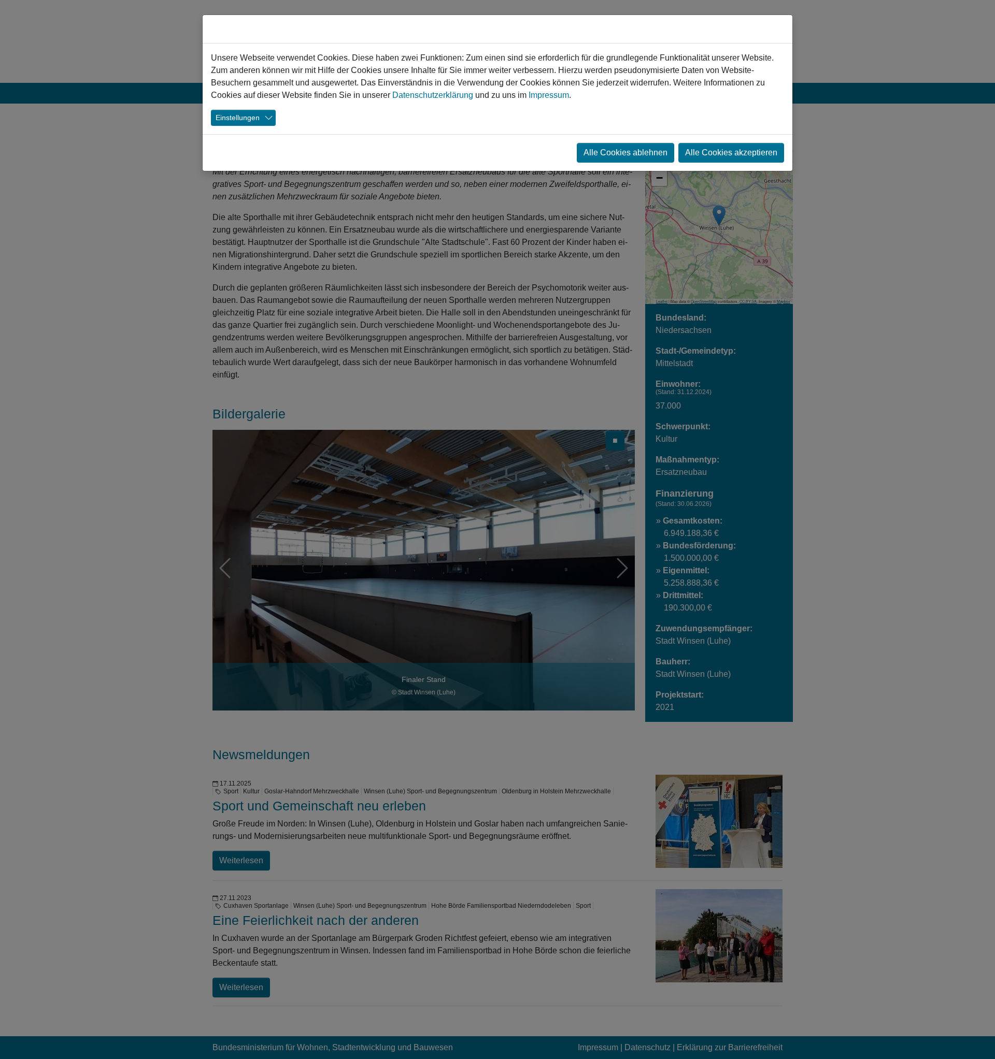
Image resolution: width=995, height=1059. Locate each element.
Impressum (549, 95)
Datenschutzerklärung (432, 95)
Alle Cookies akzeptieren (731, 152)
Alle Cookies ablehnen (625, 152)
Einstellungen (238, 117)
